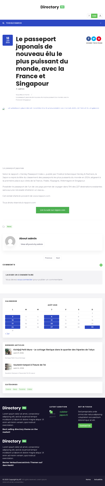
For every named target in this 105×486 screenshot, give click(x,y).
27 (52, 327)
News (9, 226)
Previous (48, 258)
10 (13, 320)
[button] (100, 16)
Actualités (98, 479)
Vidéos (29, 389)
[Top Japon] (52, 7)
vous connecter (25, 279)
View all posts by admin (32, 244)
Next (58, 258)
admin (21, 89)
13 (51, 320)
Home (27, 95)
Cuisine (8, 389)
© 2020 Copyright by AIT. (12, 479)
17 (12, 324)
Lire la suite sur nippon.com (52, 210)
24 (13, 327)
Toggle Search (14, 23)
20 (52, 324)
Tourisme (22, 389)
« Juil (7, 333)
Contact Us (85, 425)
